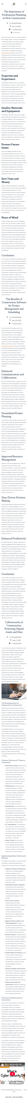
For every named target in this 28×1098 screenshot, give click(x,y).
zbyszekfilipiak (16, 23)
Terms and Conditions (18, 1096)
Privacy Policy (8, 1096)
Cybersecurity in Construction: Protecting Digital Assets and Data (14, 627)
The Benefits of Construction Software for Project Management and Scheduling (14, 305)
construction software (8, 346)
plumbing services (6, 53)
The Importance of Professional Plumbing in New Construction (14, 15)
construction (17, 29)
